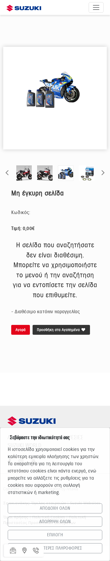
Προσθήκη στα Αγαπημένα (59, 330)
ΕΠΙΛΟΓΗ (55, 535)
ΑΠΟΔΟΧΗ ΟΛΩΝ (55, 508)
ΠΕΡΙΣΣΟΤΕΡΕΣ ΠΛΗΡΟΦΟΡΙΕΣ (55, 548)
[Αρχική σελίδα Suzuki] (23, 7)
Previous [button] (7, 172)
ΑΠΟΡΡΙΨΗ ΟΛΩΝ (55, 521)
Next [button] (103, 172)
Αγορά (20, 330)
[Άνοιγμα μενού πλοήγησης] (96, 7)
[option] (55, 90)
